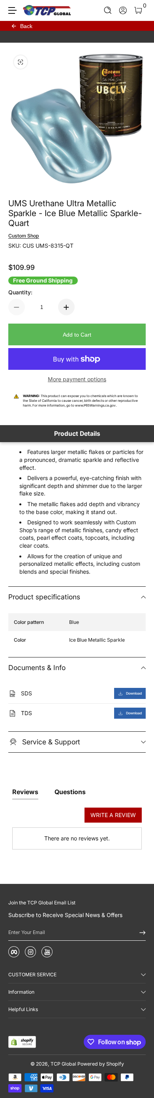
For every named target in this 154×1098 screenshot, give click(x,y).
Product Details (77, 433)
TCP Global (63, 1064)
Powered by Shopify (100, 1064)
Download (134, 693)
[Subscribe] (139, 932)
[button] (108, 10)
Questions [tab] (70, 792)
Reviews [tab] (25, 792)
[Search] (108, 10)
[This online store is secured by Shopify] (22, 1042)
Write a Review (113, 815)
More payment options (77, 379)
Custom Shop (23, 236)
